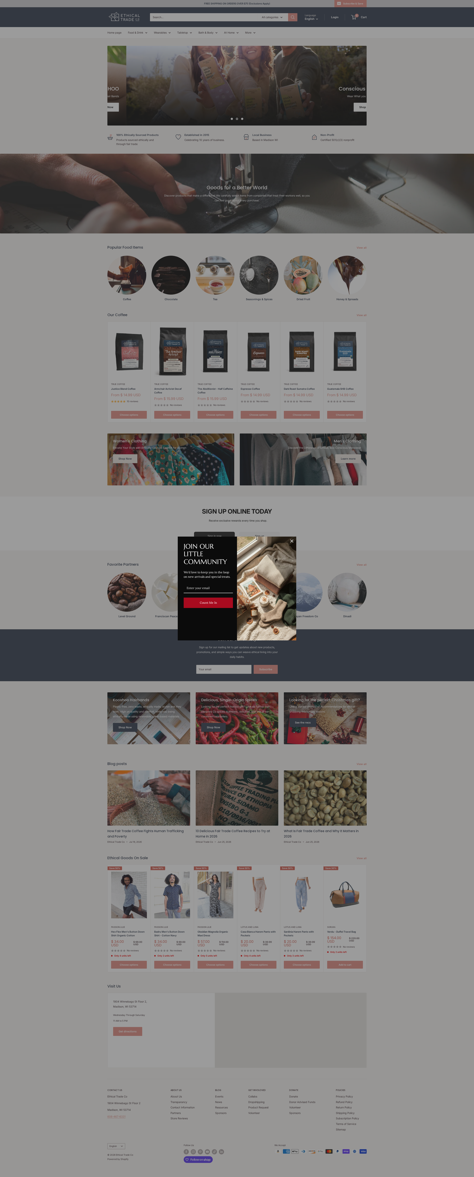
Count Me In (208, 602)
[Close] (291, 541)
